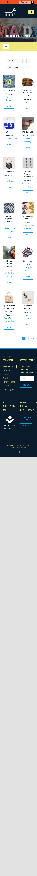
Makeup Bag (27, 132)
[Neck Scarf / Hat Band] (28, 203)
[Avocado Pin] (9, 77)
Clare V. (28, 102)
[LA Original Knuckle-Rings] (9, 248)
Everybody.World (10, 139)
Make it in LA (27, 418)
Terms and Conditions (18, 448)
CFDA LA (26, 426)
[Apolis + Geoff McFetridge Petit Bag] (9, 292)
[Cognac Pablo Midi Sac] (28, 77)
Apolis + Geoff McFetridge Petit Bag (9, 308)
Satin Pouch (28, 261)
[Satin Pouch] (28, 248)
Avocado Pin (9, 90)
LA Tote (9, 132)
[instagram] (8, 2)
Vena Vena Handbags (28, 139)
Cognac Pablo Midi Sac (27, 92)
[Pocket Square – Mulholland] (28, 158)
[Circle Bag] (9, 158)
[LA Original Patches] (28, 292)
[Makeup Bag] (28, 119)
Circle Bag (9, 171)
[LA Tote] (9, 119)
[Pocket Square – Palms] (9, 203)
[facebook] (4, 2)
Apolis (6, 318)
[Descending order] (29, 61)
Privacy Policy (27, 445)
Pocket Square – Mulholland (28, 174)
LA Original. (18, 445)
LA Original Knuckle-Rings (9, 263)
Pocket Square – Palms (9, 219)
